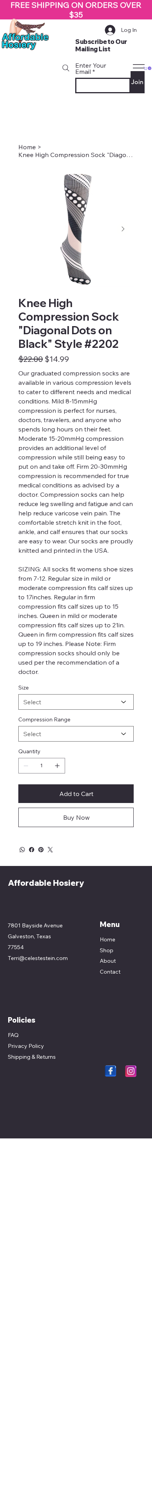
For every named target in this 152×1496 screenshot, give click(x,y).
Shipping (19, 1056)
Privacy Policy (26, 1045)
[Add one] (57, 765)
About (108, 960)
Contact (110, 971)
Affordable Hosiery (46, 883)
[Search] (66, 68)
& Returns (43, 1056)
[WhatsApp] (22, 850)
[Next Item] (123, 229)
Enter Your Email (90, 68)
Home (107, 939)
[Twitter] (50, 850)
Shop (106, 950)
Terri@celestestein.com (38, 958)
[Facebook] (31, 850)
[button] (147, 68)
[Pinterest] (41, 850)
